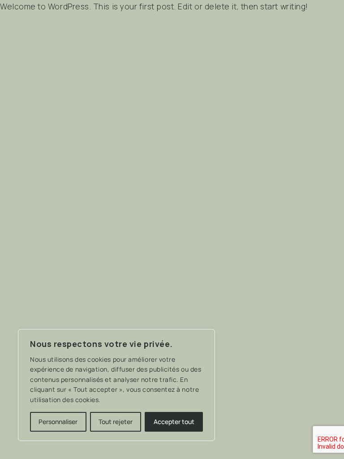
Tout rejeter (116, 421)
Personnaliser (58, 421)
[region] (116, 385)
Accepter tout (174, 421)
